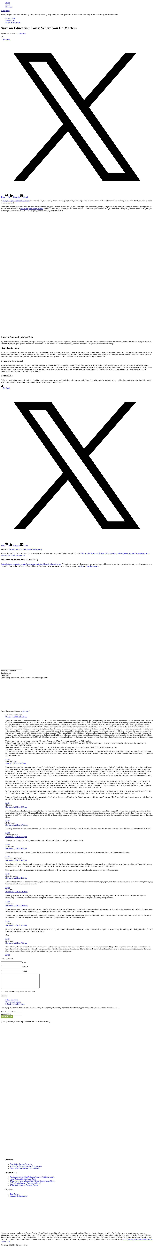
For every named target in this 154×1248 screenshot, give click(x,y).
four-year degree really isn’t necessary (16, 201)
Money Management (12, 22)
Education (22, 549)
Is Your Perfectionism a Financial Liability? (25, 1183)
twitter (81, 566)
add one (25, 711)
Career (11, 549)
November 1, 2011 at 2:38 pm (16, 878)
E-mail (25, 967)
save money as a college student (31, 209)
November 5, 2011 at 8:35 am (16, 807)
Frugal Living (10, 18)
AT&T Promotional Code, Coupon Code (24, 1168)
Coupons (8, 7)
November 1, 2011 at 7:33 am (16, 943)
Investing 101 (10, 20)
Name (24, 963)
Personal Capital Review (19, 1196)
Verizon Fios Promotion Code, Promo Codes (26, 1166)
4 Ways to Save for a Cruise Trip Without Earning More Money (32, 1181)
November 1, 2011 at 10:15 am (16, 906)
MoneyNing (5, 11)
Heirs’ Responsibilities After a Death (23, 1179)
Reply (7, 759)
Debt (16, 549)
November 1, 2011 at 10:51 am (16, 892)
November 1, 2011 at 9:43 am (16, 925)
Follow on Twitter (11, 1000)
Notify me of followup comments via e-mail (19, 992)
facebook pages (92, 566)
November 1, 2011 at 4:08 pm (16, 860)
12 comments (21, 34)
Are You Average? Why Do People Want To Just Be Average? (32, 1177)
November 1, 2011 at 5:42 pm (16, 837)
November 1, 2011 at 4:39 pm (16, 848)
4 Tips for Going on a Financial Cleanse (24, 1185)
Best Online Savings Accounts (21, 1164)
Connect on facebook (13, 1002)
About (7, 5)
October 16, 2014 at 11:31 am (16, 717)
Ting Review (14, 1194)
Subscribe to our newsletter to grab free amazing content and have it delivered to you (31, 564)
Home (7, 3)
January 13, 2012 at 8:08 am (15, 763)
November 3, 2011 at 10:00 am (16, 825)
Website (24, 971)
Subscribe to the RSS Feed (14, 1004)
